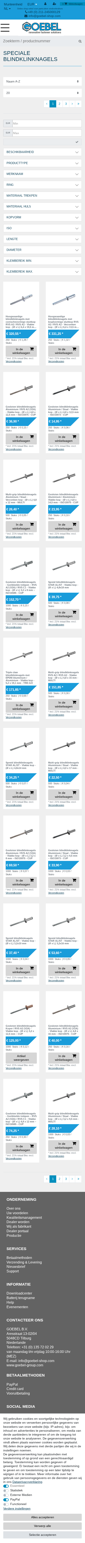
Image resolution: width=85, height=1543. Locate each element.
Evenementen (17, 1307)
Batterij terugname (21, 1298)
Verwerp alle (42, 1526)
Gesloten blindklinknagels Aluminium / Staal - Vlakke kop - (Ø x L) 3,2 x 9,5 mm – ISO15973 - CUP (63, 854)
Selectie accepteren (42, 1534)
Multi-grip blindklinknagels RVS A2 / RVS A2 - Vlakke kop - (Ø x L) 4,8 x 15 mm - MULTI (63, 676)
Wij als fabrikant (19, 1226)
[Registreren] (55, 4)
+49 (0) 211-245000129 (43, 12)
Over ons (13, 1208)
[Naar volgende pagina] (72, 104)
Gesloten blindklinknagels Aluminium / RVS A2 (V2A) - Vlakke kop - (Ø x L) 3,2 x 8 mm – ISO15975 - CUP (21, 854)
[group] (21, 299)
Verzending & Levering (24, 1262)
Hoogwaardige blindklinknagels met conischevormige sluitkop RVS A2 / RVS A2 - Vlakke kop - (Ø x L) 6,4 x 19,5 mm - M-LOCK (21, 322)
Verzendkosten (14, 361)
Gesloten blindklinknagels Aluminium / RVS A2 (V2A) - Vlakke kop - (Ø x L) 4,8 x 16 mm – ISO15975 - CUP (63, 1030)
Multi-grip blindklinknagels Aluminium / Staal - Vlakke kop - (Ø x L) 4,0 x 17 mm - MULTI (63, 766)
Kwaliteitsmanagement (24, 1217)
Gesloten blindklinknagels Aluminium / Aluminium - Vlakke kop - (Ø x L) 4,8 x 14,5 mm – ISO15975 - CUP (63, 498)
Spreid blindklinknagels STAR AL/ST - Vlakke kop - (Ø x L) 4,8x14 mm (21, 765)
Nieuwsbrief (16, 1266)
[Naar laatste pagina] (78, 104)
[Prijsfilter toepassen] (42, 142)
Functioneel (18, 1504)
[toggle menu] (6, 28)
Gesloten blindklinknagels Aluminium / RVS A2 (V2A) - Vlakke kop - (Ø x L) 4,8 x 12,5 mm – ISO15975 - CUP (21, 410)
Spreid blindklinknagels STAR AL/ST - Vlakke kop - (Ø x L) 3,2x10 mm (21, 941)
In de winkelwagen (21, 351)
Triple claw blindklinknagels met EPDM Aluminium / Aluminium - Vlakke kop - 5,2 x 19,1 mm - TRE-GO (20, 677)
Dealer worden (18, 1222)
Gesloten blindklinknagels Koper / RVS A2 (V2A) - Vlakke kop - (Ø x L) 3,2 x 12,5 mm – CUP (21, 1030)
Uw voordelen (17, 1213)
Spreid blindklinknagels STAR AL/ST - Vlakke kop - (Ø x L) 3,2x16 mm (63, 941)
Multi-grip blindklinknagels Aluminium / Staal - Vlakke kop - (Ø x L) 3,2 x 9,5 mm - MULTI (63, 1117)
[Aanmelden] (46, 4)
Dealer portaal (18, 1231)
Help (10, 1302)
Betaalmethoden (19, 1258)
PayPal (15, 1499)
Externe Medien (21, 1495)
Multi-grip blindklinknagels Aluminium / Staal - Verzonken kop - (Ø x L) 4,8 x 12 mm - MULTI (21, 498)
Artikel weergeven (21, 1058)
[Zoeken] (80, 41)
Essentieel (17, 1485)
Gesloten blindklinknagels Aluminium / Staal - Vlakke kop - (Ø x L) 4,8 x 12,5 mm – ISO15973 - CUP (63, 410)
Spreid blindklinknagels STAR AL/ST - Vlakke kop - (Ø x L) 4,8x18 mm (63, 585)
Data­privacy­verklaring (27, 1482)
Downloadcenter (19, 1293)
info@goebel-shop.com (45, 16)
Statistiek (16, 1490)
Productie (14, 1235)
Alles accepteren (42, 1517)
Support (13, 1271)
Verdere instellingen (17, 1508)
